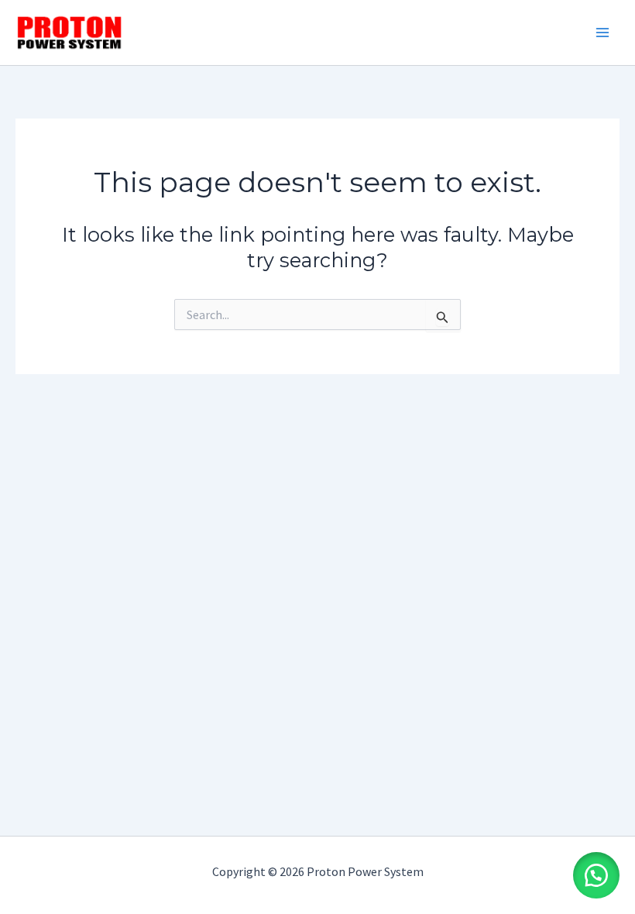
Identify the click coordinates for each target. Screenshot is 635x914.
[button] (596, 875)
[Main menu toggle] (602, 32)
